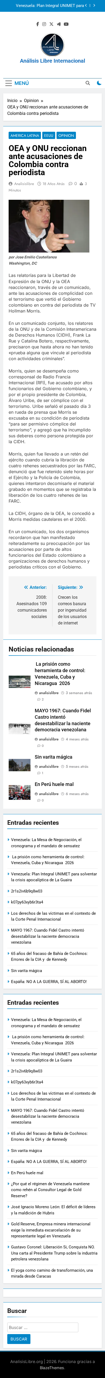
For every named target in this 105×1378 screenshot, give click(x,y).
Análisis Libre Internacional (52, 61)
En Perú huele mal (54, 784)
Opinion (66, 135)
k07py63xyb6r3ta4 (27, 902)
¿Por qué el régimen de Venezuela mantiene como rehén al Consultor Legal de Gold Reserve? (50, 1189)
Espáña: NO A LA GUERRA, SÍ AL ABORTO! (49, 981)
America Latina (24, 135)
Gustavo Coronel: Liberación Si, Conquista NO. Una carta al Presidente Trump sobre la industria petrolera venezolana (54, 1253)
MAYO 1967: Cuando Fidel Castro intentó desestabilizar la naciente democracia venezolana (47, 936)
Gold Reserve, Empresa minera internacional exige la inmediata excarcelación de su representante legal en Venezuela (50, 1230)
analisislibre (24, 183)
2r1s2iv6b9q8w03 (68, 11)
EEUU (48, 135)
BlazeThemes (52, 1367)
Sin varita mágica (53, 757)
